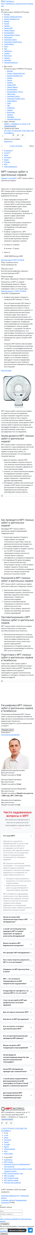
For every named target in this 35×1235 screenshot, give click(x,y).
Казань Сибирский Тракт (13, 17)
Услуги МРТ (12, 178)
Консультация (6, 260)
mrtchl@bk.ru (9, 133)
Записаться (8, 141)
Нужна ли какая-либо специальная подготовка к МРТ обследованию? (15, 919)
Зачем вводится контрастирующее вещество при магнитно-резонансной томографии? (16, 1058)
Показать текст (7, 730)
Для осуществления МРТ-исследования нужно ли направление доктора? (12, 1095)
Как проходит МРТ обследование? (16, 953)
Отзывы (7, 162)
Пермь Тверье (9, 30)
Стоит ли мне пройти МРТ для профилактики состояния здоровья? (15, 1002)
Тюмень (7, 26)
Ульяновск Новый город (13, 42)
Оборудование (9, 1149)
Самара (7, 53)
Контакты (7, 157)
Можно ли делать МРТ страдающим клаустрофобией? (15, 1046)
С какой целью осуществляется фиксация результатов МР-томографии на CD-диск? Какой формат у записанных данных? (15, 1082)
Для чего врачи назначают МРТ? (16, 1012)
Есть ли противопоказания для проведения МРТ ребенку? (15, 1037)
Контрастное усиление (12, 1183)
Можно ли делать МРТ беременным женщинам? (13, 944)
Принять (4, 1234)
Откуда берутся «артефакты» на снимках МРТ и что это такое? (16, 992)
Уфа (5, 49)
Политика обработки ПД (10, 1196)
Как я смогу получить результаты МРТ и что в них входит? (16, 961)
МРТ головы (8, 1162)
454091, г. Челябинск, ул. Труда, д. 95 (17, 124)
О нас (6, 1135)
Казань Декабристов (11, 19)
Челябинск (8, 51)
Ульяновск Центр (10, 40)
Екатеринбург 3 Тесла (12, 35)
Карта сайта (8, 1154)
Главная (4, 178)
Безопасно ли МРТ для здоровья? (16, 1019)
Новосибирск (9, 44)
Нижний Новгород (11, 62)
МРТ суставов (9, 1176)
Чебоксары (8, 37)
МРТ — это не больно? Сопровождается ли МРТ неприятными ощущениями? (15, 981)
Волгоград (8, 56)
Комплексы (8, 1160)
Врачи (6, 1147)
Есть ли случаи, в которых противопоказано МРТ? (13, 1027)
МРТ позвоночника (11, 1178)
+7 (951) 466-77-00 (27, 131)
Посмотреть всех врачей (10, 735)
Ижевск (7, 21)
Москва (7, 14)
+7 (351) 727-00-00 (12, 131)
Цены (6, 155)
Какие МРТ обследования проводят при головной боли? (15, 1070)
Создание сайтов (7, 1200)
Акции (6, 160)
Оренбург (7, 60)
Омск (6, 46)
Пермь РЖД (8, 28)
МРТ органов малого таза (13, 1173)
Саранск (7, 58)
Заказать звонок (7, 291)
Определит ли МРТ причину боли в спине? (16, 970)
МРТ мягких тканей (11, 1180)
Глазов (6, 24)
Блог (5, 164)
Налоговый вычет (10, 167)
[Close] (0, 1205)
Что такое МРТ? (9, 836)
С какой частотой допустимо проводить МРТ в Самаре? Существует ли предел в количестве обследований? (14, 932)
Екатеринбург (9, 33)
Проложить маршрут (10, 126)
